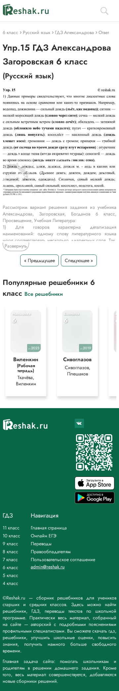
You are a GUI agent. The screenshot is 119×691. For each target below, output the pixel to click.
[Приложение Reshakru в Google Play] (94, 502)
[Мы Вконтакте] (79, 423)
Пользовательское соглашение (63, 559)
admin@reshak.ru (47, 566)
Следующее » (79, 260)
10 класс (11, 535)
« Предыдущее (39, 260)
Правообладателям (51, 551)
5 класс (10, 575)
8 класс (10, 551)
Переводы (41, 543)
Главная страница (49, 527)
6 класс (10, 567)
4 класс (10, 583)
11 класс (11, 527)
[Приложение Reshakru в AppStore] (94, 488)
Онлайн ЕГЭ (44, 535)
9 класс (10, 543)
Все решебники (43, 293)
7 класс (10, 559)
